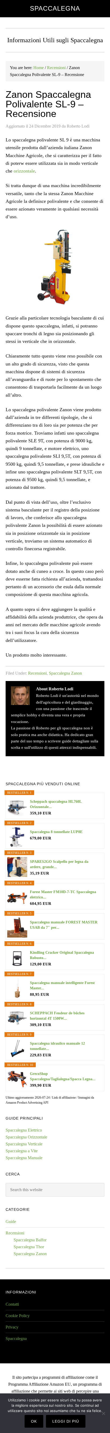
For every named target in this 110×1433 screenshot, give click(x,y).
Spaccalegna (55, 8)
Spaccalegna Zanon (65, 673)
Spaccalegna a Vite (22, 1151)
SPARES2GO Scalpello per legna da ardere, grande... (59, 864)
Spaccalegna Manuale (24, 1157)
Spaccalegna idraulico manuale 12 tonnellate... (57, 1046)
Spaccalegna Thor (29, 1247)
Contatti (12, 1304)
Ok (34, 1421)
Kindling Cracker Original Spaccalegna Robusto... (62, 955)
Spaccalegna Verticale (24, 1144)
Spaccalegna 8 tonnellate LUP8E (56, 832)
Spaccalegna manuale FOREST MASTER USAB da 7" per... (63, 925)
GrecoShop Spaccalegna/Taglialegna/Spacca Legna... (63, 1076)
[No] (103, 1413)
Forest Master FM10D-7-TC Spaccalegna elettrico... (63, 894)
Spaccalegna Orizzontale (26, 1137)
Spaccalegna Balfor (30, 1240)
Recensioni (37, 673)
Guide (11, 1221)
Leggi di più (65, 1421)
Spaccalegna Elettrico (24, 1130)
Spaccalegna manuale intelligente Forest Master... (62, 985)
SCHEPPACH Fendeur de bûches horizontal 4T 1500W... (57, 1015)
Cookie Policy (18, 1315)
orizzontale (24, 171)
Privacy (12, 1327)
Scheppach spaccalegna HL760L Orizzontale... (55, 804)
